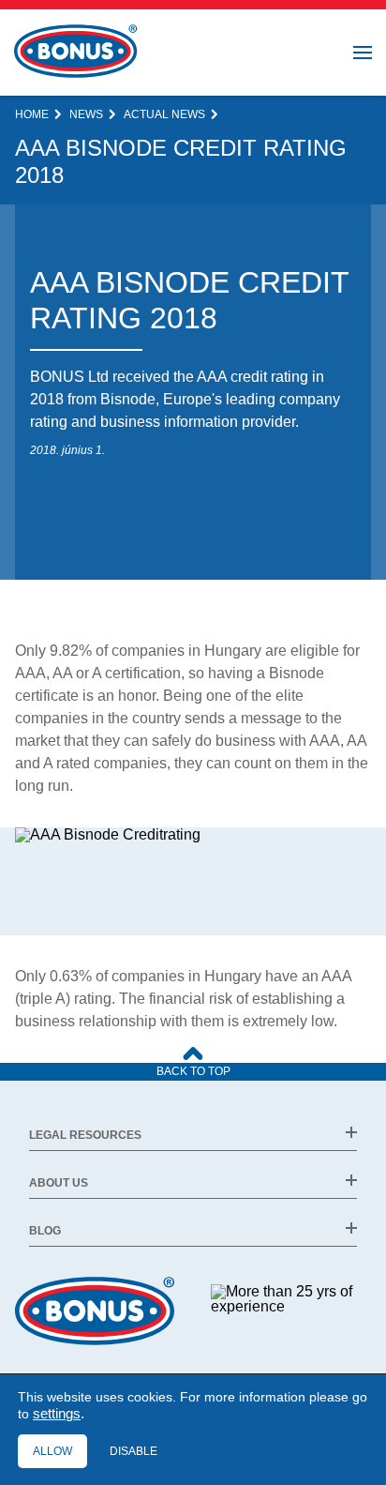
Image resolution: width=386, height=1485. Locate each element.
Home (32, 114)
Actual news (164, 114)
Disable (133, 1451)
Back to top (193, 1071)
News (86, 114)
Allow (52, 1451)
